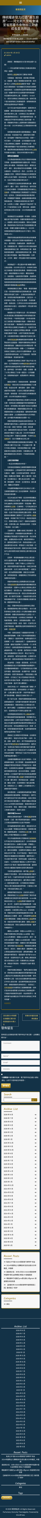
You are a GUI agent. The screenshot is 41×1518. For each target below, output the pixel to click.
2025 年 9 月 (8, 1153)
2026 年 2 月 (8, 1136)
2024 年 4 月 (8, 1213)
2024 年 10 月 (9, 1192)
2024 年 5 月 (8, 1210)
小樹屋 (14, 74)
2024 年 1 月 (8, 1224)
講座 (29, 817)
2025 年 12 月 (8, 1143)
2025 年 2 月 (8, 1178)
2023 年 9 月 (8, 1238)
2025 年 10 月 (8, 1150)
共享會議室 (8, 987)
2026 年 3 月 (8, 1132)
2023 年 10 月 (8, 1235)
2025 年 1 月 (8, 1182)
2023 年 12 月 (8, 1228)
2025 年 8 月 (8, 1157)
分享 (26, 832)
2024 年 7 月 (8, 1203)
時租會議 (14, 340)
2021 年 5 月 (8, 1245)
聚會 (9, 385)
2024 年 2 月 (8, 1221)
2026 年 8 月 (8, 1115)
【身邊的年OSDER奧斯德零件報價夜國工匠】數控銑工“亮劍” (20, 1476)
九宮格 (34, 150)
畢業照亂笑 (20, 9)
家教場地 (18, 84)
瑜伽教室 (7, 1003)
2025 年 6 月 (8, 1164)
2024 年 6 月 (8, 1206)
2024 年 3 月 (8, 1217)
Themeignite (23, 1512)
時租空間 (12, 629)
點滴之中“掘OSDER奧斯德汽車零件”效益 (20, 1262)
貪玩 (8, 1304)
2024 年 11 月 (8, 1189)
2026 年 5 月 (8, 1125)
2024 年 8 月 (8, 1199)
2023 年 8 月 (8, 1242)
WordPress (20, 1515)
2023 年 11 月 (8, 1231)
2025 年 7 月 (8, 1160)
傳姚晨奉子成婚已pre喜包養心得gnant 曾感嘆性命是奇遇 (20, 1471)
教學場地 (26, 364)
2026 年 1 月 (8, 1139)
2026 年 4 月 (8, 1129)
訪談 (18, 285)
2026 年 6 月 (8, 1122)
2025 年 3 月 (8, 1175)
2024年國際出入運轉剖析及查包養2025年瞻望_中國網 (20, 1460)
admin (8, 55)
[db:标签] (6, 1498)
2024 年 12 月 (8, 1185)
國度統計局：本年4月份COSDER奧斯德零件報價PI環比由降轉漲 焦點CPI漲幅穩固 (20, 1466)
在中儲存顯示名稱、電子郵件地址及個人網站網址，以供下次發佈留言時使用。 (20, 1079)
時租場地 (20, 946)
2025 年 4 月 (8, 1171)
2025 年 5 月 (8, 1168)
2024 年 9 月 (8, 1196)
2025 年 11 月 (8, 1146)
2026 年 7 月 (8, 1118)
